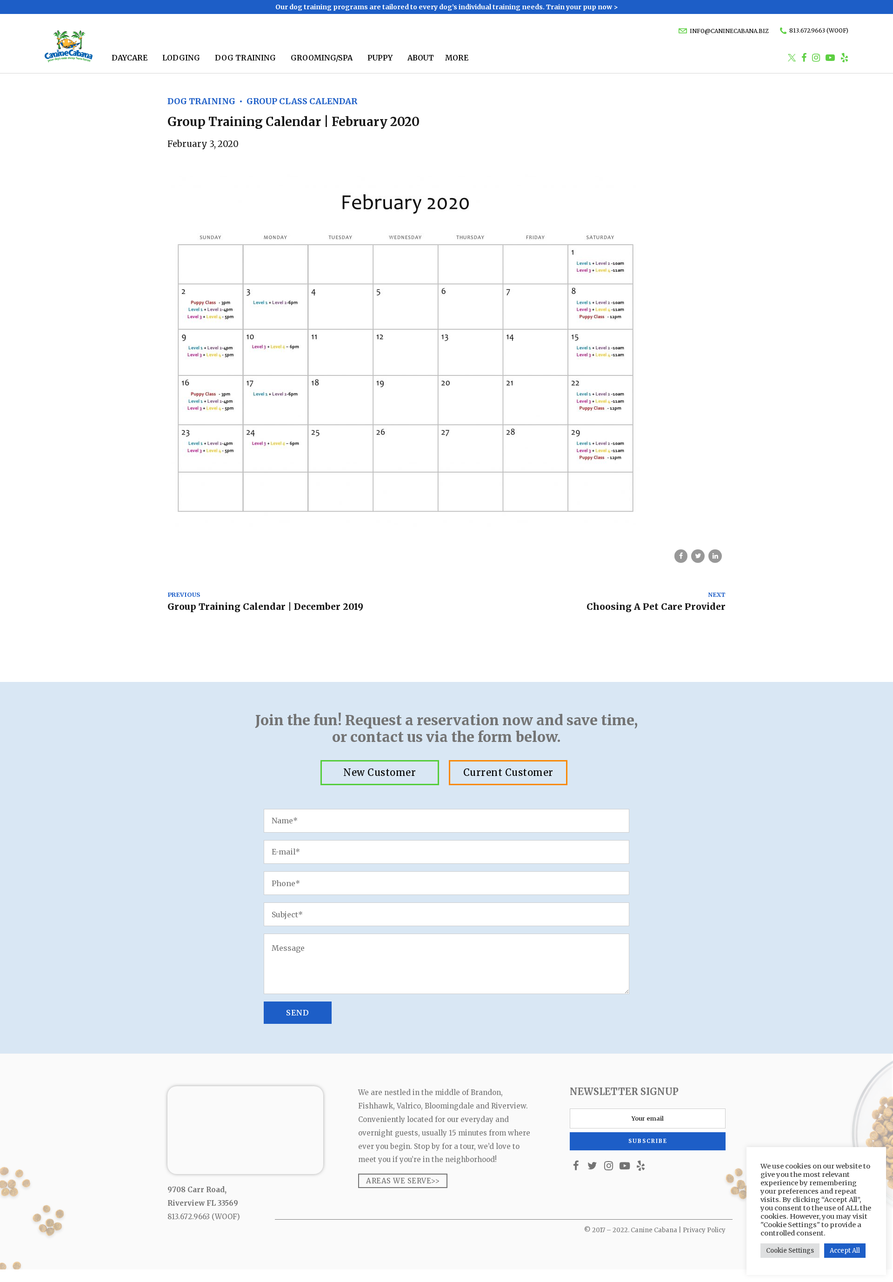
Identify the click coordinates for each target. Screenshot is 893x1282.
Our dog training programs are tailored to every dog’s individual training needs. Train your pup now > (446, 7)
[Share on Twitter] (698, 556)
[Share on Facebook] (681, 556)
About (420, 57)
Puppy (380, 57)
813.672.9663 (188, 1216)
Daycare (129, 57)
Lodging (181, 57)
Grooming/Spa (322, 57)
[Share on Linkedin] (715, 556)
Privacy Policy (704, 1230)
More (456, 57)
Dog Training (245, 57)
